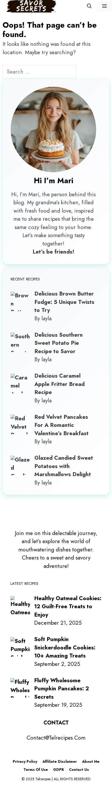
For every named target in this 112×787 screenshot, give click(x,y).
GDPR (58, 769)
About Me (90, 761)
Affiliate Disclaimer (59, 761)
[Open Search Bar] (89, 6)
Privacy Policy (25, 761)
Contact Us (79, 769)
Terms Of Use (35, 769)
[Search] (85, 72)
